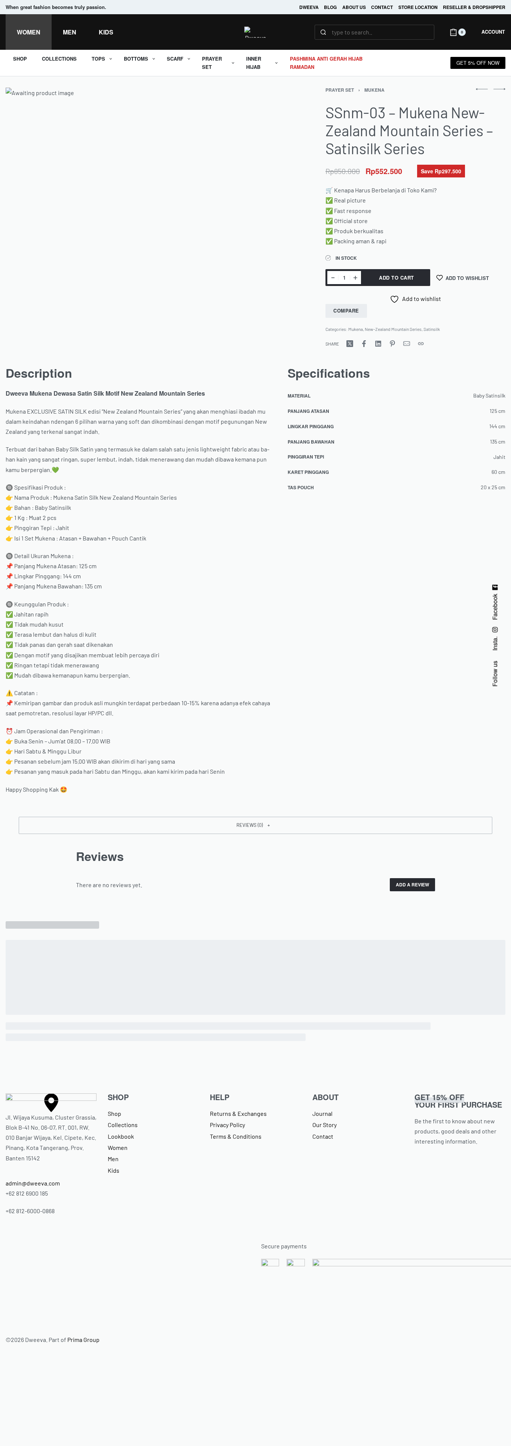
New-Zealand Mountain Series (393, 329)
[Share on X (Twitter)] (349, 343)
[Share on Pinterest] (392, 343)
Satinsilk (431, 329)
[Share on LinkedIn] (378, 343)
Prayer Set (339, 89)
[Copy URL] (420, 343)
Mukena (374, 89)
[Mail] (406, 343)
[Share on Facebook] (364, 343)
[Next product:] (499, 89)
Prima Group (83, 1339)
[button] (255, 825)
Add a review (412, 884)
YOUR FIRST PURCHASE (458, 1101)
